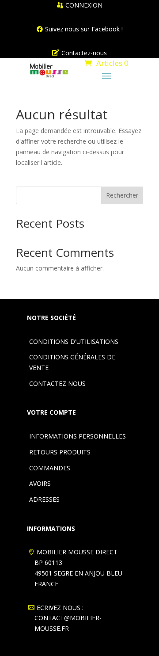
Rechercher (122, 195)
